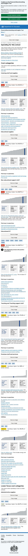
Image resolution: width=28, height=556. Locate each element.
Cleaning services (5, 406)
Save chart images (14, 40)
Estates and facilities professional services (12, 407)
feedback (19, 34)
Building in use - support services (9, 404)
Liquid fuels (4, 473)
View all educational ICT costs (9, 274)
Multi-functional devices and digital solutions (12, 288)
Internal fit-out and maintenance (9, 411)
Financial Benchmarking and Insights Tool (12, 30)
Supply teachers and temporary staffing (11, 350)
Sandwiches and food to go (8, 129)
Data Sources (20, 535)
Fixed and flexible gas (6, 468)
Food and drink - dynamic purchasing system (12, 121)
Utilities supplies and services (8, 483)
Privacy (14, 535)
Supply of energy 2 (6, 480)
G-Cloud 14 (4, 285)
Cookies (3, 535)
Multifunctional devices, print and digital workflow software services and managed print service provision (13, 291)
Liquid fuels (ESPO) (6, 475)
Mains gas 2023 (5, 478)
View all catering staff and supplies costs (11, 108)
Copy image (19, 79)
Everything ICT (5, 283)
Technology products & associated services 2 (13, 301)
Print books (4, 177)
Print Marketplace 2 (6, 296)
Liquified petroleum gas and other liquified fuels (13, 476)
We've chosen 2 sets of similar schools (11, 52)
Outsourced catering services (8, 127)
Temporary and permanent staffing (10, 352)
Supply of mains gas (6, 481)
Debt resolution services (7, 459)
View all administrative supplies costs (10, 526)
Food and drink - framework (8, 122)
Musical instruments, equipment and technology (13, 176)
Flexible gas (4, 471)
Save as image (18, 76)
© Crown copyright (14, 552)
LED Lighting (4, 413)
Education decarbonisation (8, 461)
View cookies (14, 22)
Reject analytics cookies (14, 19)
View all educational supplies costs (10, 167)
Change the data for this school (9, 60)
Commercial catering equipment (9, 117)
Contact (3, 536)
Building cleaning (5, 402)
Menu (2, 32)
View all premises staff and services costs (12, 390)
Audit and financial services (8, 225)
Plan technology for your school (9, 294)
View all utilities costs (6, 452)
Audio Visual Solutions (7, 281)
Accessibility (9, 535)
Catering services (5, 116)
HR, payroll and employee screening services (12, 227)
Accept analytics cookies (14, 15)
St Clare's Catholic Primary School (11, 43)
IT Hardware (4, 286)
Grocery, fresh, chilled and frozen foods (11, 124)
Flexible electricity (5, 469)
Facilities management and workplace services (13, 119)
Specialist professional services (9, 229)
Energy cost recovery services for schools (12, 464)
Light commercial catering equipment (10, 126)
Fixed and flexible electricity (8, 466)
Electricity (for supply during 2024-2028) (11, 463)
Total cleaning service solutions (9, 414)
